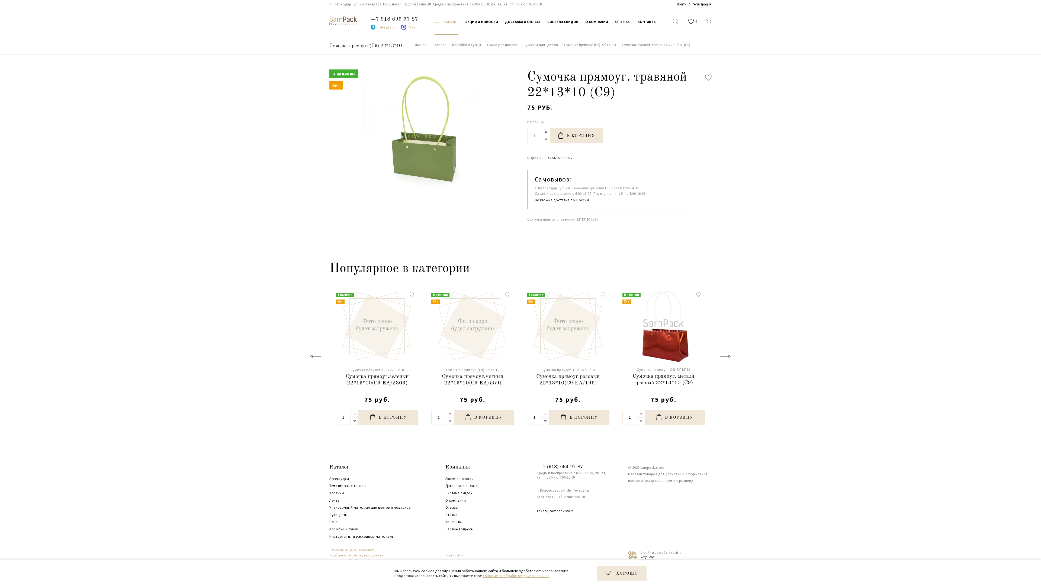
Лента (334, 500)
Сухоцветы (338, 515)
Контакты (453, 522)
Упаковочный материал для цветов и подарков (369, 507)
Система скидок (459, 493)
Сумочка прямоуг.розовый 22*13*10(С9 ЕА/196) (568, 380)
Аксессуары (339, 479)
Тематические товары (347, 486)
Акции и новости (459, 479)
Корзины (336, 493)
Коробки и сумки (343, 529)
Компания (457, 467)
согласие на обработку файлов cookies (516, 575)
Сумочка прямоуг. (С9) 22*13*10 (365, 45)
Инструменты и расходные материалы (361, 536)
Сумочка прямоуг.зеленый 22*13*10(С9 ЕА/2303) (377, 380)
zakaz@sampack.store (555, 511)
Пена (333, 522)
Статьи (451, 515)
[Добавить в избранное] (708, 77)
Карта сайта (454, 555)
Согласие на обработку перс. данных (356, 555)
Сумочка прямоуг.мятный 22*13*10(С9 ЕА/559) (472, 380)
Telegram (386, 27)
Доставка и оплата (461, 486)
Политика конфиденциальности (352, 550)
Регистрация (702, 4)
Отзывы (451, 507)
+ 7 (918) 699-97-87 (560, 466)
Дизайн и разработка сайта (661, 555)
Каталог (339, 467)
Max (412, 27)
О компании (455, 500)
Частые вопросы (459, 529)
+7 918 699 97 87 (394, 19)
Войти (681, 4)
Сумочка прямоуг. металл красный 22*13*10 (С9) (663, 380)
